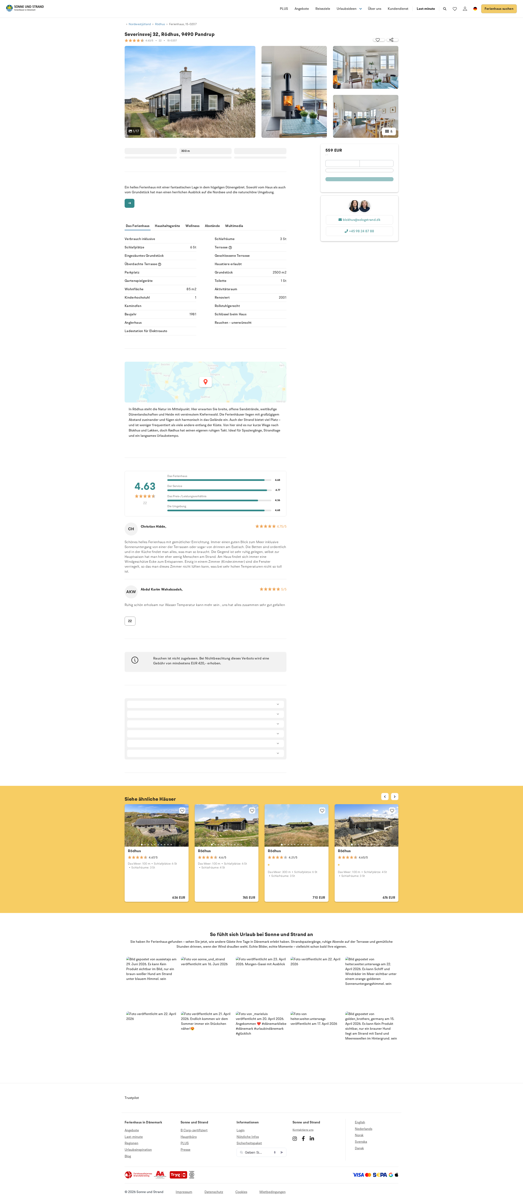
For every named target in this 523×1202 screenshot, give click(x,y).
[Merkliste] (454, 8)
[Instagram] (295, 1138)
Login (241, 1130)
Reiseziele (322, 9)
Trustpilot (132, 1098)
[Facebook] (303, 1138)
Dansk (359, 1148)
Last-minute (426, 9)
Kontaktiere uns (303, 1130)
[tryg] (180, 1177)
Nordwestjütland (140, 24)
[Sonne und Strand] (25, 9)
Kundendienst (398, 9)
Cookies (241, 1192)
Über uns (374, 9)
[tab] (142, 844)
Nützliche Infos (248, 1137)
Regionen (131, 1143)
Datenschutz (214, 1192)
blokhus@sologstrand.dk (361, 220)
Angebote (302, 9)
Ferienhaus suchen (499, 9)
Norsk (359, 1135)
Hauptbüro (189, 1137)
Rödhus (160, 24)
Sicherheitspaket (249, 1143)
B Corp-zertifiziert (194, 1130)
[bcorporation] (192, 1177)
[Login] (465, 8)
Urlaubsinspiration (138, 1150)
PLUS (284, 9)
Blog (128, 1156)
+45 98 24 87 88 (361, 231)
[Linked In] (312, 1138)
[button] (152, 982)
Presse (185, 1150)
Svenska (361, 1142)
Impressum (184, 1192)
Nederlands (363, 1129)
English (360, 1122)
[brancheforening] (139, 1177)
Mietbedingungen (272, 1192)
